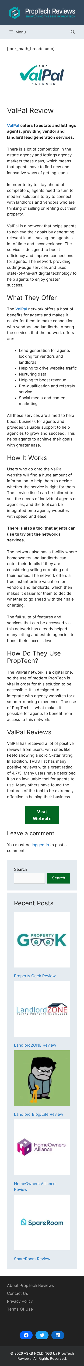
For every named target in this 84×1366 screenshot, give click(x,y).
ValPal (13, 125)
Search (20, 869)
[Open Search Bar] (72, 32)
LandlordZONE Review (35, 1045)
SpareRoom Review (32, 1259)
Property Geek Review (35, 976)
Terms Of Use (20, 1309)
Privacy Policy (20, 1301)
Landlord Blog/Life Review (38, 1114)
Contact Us (17, 1293)
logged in (40, 844)
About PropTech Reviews (30, 1285)
